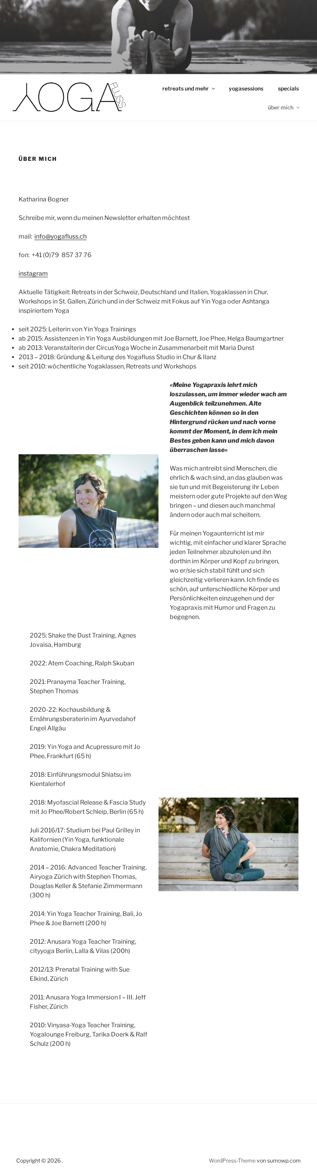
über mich (280, 107)
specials (288, 88)
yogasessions (246, 88)
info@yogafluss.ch (60, 236)
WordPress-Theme (232, 1160)
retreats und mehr (185, 88)
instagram (33, 273)
